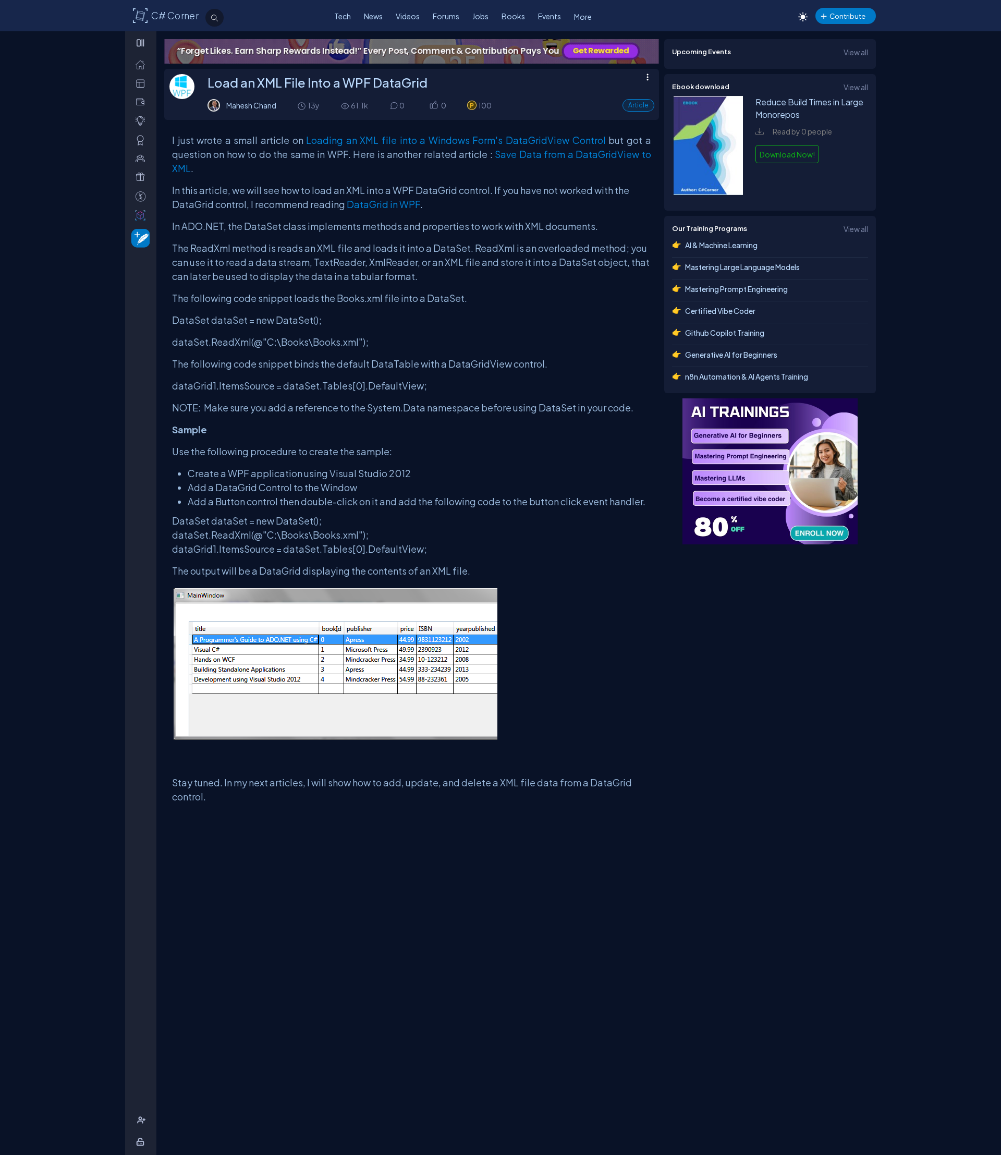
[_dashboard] (142, 83)
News (373, 16)
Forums (446, 16)
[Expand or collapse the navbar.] (141, 43)
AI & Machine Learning (721, 245)
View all (856, 52)
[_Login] (142, 1141)
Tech (342, 16)
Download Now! (787, 154)
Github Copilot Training (724, 332)
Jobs (480, 16)
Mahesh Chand (251, 105)
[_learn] (142, 121)
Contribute (847, 15)
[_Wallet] (142, 102)
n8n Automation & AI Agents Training (746, 376)
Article (638, 105)
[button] (433, 106)
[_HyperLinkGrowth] (138, 237)
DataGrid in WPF (383, 204)
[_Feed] (142, 64)
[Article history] (302, 105)
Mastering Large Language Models (742, 267)
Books (513, 16)
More (583, 16)
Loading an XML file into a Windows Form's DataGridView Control (455, 140)
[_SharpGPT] (142, 215)
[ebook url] (708, 192)
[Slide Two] (411, 51)
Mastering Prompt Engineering (736, 289)
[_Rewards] (142, 196)
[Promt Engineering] (770, 471)
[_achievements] (142, 140)
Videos (408, 16)
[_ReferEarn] (142, 177)
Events (549, 16)
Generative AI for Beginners (731, 354)
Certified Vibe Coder (720, 310)
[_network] (142, 158)
